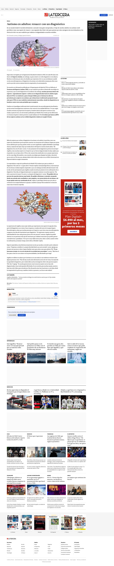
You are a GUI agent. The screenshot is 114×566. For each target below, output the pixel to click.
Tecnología (22, 9)
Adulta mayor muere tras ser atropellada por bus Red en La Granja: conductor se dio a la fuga (73, 94)
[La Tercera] (13, 530)
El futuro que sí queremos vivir (35, 437)
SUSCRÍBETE (73, 231)
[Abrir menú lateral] (2, 15)
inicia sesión (12, 315)
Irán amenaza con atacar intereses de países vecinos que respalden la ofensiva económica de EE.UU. (73, 100)
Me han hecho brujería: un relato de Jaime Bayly (36, 505)
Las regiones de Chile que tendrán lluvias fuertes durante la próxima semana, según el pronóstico (55, 438)
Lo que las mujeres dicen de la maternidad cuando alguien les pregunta (75, 499)
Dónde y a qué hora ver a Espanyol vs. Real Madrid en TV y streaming (73, 391)
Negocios (17, 9)
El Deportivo (29, 9)
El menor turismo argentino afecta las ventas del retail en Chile (36, 467)
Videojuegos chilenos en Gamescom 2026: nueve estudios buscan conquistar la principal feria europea (16, 480)
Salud (51, 283)
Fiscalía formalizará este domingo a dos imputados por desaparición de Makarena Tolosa (15, 468)
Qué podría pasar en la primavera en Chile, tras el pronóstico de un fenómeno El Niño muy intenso (36, 346)
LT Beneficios (51, 9)
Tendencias (50, 434)
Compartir (10, 70)
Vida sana (55, 283)
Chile (8, 434)
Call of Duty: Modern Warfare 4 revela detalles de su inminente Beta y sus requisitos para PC (16, 506)
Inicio (2, 9)
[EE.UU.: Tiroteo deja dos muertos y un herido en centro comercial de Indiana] (56, 490)
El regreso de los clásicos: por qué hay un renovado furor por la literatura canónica (35, 499)
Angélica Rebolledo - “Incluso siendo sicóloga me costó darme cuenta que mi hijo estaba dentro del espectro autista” (31, 278)
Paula (8, 21)
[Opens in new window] (40, 530)
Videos (39, 9)
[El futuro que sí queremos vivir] (36, 452)
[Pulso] (26, 530)
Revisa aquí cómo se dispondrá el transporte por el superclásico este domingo (18, 392)
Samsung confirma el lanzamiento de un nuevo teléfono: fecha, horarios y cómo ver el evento (16, 499)
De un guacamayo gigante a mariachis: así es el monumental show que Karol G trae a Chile (73, 112)
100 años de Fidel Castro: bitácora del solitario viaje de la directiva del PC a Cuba (73, 89)
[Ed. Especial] (53, 530)
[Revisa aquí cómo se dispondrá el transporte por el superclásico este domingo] (19, 402)
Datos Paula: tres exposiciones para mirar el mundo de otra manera (76, 505)
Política (6, 9)
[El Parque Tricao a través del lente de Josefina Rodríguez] (82, 148)
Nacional (12, 9)
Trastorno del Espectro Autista (25, 283)
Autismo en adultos (36, 283)
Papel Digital (59, 9)
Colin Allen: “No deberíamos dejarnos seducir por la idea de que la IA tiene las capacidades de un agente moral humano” (56, 469)
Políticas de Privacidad (32, 301)
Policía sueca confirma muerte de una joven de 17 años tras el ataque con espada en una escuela (73, 106)
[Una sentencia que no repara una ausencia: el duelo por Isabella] (82, 153)
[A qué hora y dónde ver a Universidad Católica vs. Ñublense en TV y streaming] (46, 402)
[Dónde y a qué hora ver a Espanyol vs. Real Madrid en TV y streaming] (73, 402)
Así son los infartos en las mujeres (69, 140)
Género (8, 284)
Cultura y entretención (33, 475)
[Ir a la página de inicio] (57, 15)
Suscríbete (22, 315)
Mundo (34, 9)
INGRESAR (111, 15)
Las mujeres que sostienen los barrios (76, 478)
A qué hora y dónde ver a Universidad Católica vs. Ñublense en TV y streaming (46, 392)
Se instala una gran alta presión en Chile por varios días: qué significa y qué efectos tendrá (56, 346)
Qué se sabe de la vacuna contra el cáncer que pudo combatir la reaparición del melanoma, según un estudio (76, 347)
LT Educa (65, 9)
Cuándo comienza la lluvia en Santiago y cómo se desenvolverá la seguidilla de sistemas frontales (56, 461)
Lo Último (45, 9)
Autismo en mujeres (45, 283)
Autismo (16, 283)
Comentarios (17, 70)
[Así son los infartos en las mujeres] (82, 142)
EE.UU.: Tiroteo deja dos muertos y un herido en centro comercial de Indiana (73, 83)
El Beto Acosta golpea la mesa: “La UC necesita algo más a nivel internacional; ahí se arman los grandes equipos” (76, 469)
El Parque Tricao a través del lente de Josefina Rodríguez (70, 147)
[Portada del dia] (73, 206)
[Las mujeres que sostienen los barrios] (76, 490)
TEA (13, 283)
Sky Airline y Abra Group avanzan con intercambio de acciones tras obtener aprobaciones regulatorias (36, 461)
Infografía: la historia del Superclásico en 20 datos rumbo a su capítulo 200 (76, 460)
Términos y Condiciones (23, 301)
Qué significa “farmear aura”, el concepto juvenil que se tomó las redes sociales (15, 346)
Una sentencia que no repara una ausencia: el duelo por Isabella (69, 152)
